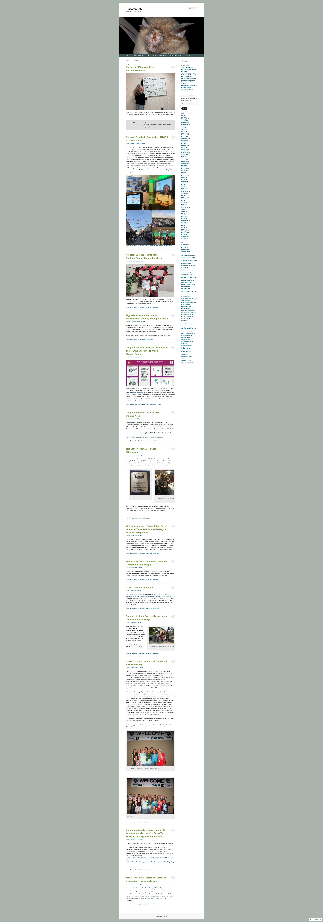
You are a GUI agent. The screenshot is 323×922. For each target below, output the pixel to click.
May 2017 (183, 184)
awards (149, 124)
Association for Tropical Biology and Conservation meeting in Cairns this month (147, 596)
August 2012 (184, 238)
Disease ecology (188, 282)
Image (127, 64)
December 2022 (185, 161)
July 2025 (183, 128)
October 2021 (184, 170)
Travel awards (184, 354)
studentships (184, 343)
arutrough (139, 123)
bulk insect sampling (186, 270)
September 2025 (185, 124)
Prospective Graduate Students (159, 55)
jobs (191, 312)
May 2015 (183, 200)
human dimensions (185, 304)
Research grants (190, 331)
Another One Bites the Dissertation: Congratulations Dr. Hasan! (189, 69)
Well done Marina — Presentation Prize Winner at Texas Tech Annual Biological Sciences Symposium (146, 529)
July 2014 (183, 209)
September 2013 (185, 220)
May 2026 (183, 115)
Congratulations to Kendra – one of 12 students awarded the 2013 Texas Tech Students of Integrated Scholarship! (145, 833)
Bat (182, 263)
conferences (154, 124)
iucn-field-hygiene (185, 312)
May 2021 (183, 174)
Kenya (194, 312)
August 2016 (184, 193)
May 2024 (183, 144)
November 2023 (185, 149)
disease (154, 404)
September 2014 (185, 208)
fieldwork (160, 124)
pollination (191, 323)
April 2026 (184, 117)
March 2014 (184, 216)
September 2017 (185, 181)
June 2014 (184, 211)
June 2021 (184, 172)
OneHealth (191, 321)
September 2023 (185, 152)
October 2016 (184, 190)
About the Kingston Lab (137, 55)
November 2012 (185, 232)
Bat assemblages (187, 263)
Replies (148, 518)
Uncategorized (151, 123)
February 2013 (185, 231)
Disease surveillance (185, 284)
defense (191, 280)
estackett (142, 321)
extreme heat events (185, 286)
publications (166, 124)
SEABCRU (139, 686)
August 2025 (184, 126)
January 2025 (184, 131)
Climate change (184, 274)
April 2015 (184, 202)
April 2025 (184, 129)
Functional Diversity (185, 296)
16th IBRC (155, 671)
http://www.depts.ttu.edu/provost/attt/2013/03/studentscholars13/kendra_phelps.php (152, 862)
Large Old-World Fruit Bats (187, 314)
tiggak (141, 419)
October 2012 (184, 234)
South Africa (184, 335)
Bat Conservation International (188, 265)
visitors (184, 360)
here (149, 170)
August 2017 (184, 183)
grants (188, 300)
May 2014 (183, 213)
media (186, 316)
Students (191, 341)
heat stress (193, 302)
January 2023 (184, 160)
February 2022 (185, 168)
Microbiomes (184, 318)
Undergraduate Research (176, 55)
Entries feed (184, 248)
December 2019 (185, 176)
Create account (185, 244)
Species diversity (185, 341)
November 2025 (185, 122)
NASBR (157, 245)
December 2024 (185, 133)
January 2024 (184, 147)
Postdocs (183, 325)
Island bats (192, 310)
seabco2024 (184, 333)
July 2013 (183, 224)
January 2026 (184, 120)
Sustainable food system (186, 345)
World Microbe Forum (139, 392)
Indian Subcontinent (185, 308)
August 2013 (184, 222)
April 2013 (184, 227)
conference (191, 274)
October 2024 (184, 136)
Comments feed (185, 249)
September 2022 (185, 163)
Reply (159, 404)
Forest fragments (185, 294)
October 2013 (184, 218)
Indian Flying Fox (186, 306)
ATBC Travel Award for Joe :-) (141, 587)
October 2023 (184, 151)
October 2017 (184, 179)
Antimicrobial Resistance (189, 255)
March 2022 (184, 167)
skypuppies (189, 333)
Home (127, 55)
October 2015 (184, 199)
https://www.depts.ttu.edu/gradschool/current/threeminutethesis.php (144, 437)
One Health (184, 321)
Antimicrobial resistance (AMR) (188, 257)
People (147, 55)
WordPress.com (185, 251)
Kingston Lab (134, 9)
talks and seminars (164, 245)
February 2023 (185, 158)
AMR (182, 255)
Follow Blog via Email (187, 95)
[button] (137, 183)
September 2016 (185, 192)
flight (191, 291)
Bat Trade (187, 267)
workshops (191, 363)
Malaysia (183, 316)
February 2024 (185, 145)
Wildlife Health (184, 362)
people (187, 323)
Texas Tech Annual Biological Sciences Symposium (152, 888)
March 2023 (184, 156)
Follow (184, 108)
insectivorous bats (185, 310)
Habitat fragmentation (186, 302)
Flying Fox (194, 291)
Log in (183, 246)
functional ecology (185, 298)
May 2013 (183, 225)
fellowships (148, 307)
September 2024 (185, 138)
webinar (189, 360)
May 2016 (183, 195)
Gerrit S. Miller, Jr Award (152, 459)
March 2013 (184, 229)
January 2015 (184, 206)
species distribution (185, 339)
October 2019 (184, 177)
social (193, 333)
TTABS (140, 541)
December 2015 (185, 197)
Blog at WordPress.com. (161, 916)
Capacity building (186, 272)
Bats (147, 245)
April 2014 (184, 215)
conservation (185, 280)
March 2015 (184, 204)
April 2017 (184, 186)
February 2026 (185, 119)
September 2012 (185, 236)
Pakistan (183, 323)
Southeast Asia (185, 337)
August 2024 (184, 140)
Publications (188, 55)
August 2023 (184, 154)
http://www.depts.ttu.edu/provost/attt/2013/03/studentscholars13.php (150, 858)
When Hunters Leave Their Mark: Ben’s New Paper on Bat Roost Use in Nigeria (189, 74)
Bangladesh (193, 261)
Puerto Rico (184, 331)
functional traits (193, 298)
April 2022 (184, 165)
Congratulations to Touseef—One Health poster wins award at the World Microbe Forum (147, 351)
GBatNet (184, 300)
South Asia (189, 335)
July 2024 (183, 142)
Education (193, 284)
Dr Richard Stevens (153, 898)
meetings (191, 316)
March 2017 (184, 188)
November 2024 (185, 135)
